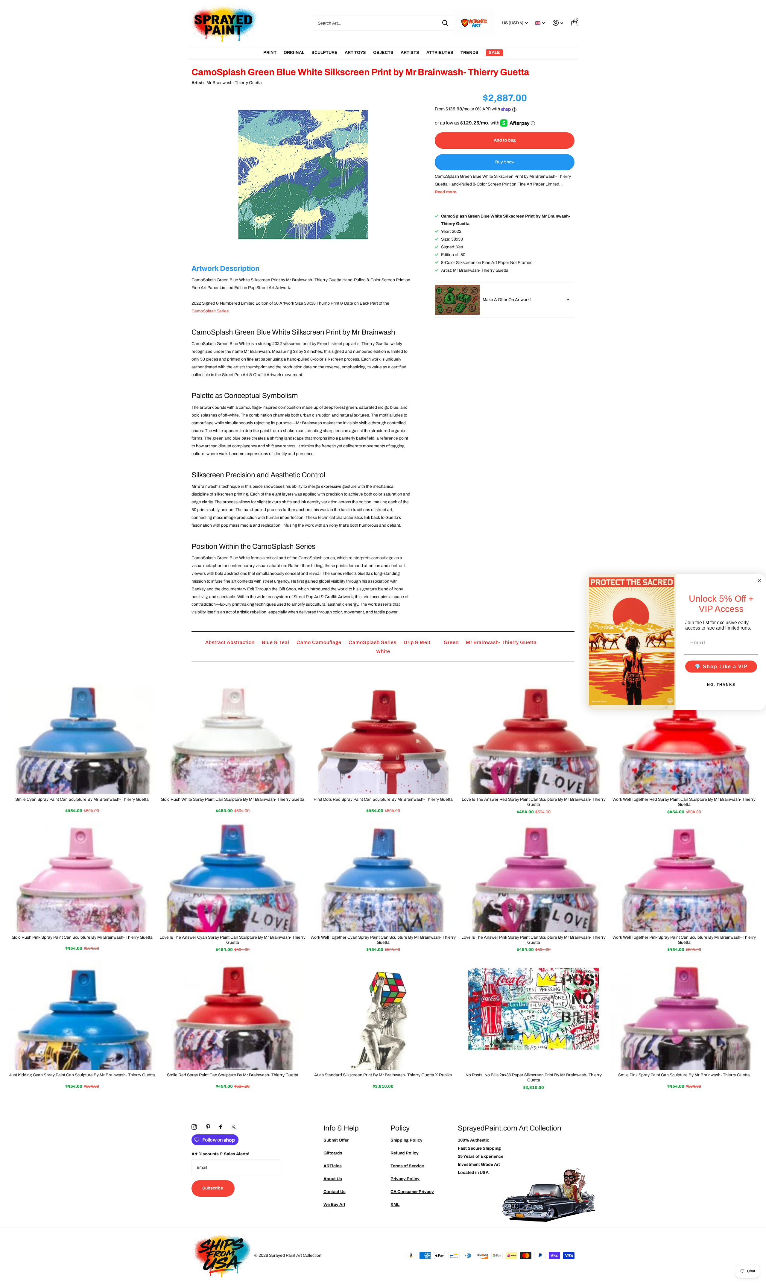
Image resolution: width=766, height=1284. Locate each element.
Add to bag (505, 140)
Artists (410, 52)
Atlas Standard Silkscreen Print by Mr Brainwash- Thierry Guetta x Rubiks (383, 1075)
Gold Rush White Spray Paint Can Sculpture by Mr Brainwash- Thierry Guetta (232, 799)
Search (445, 23)
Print (269, 52)
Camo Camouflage (320, 642)
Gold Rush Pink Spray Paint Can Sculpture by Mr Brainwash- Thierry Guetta (82, 937)
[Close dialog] (759, 580)
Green (452, 642)
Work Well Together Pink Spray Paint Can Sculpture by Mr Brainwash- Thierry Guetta (684, 940)
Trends (469, 52)
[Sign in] (557, 23)
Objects (383, 52)
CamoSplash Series (210, 311)
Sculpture (324, 52)
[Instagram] (194, 1127)
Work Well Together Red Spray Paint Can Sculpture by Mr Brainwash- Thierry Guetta (684, 802)
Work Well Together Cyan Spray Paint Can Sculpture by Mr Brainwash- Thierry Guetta (383, 940)
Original (294, 52)
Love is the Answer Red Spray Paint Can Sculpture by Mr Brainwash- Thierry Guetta (534, 802)
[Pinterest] (208, 1127)
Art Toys (355, 52)
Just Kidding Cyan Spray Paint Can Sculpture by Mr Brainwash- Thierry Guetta (82, 1075)
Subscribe (213, 1188)
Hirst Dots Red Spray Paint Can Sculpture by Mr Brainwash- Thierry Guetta (383, 799)
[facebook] (220, 1127)
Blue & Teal (276, 642)
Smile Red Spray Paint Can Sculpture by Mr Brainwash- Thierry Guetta (232, 1075)
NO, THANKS (721, 685)
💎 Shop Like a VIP (721, 666)
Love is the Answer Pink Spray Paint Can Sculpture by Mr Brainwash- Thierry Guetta (533, 940)
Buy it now (504, 162)
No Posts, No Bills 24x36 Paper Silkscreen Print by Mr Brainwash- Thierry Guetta (534, 1077)
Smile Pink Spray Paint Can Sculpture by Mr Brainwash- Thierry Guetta (684, 1075)
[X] (233, 1127)
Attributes (439, 52)
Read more (445, 192)
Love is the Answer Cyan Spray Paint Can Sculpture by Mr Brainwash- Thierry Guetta (232, 940)
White (383, 651)
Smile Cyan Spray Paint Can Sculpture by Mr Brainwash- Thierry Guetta (82, 799)
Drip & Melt (418, 642)
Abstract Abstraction (230, 642)
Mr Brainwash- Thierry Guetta (234, 82)
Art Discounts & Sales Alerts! (220, 1154)
